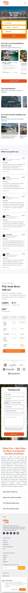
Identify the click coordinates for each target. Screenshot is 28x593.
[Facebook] (4, 533)
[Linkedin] (14, 533)
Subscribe (21, 568)
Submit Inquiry (14, 434)
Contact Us (5, 542)
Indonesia (5, 555)
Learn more (7, 586)
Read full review (6, 171)
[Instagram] (7, 533)
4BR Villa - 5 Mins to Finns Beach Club (7, 63)
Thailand (5, 557)
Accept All (22, 589)
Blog (4, 548)
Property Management (8, 546)
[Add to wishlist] (17, 51)
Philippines (5, 561)
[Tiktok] (11, 533)
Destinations (6, 544)
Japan (4, 559)
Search (14, 36)
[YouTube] (18, 533)
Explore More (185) (14, 81)
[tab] (8, 59)
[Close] (25, 578)
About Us (5, 540)
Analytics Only (15, 589)
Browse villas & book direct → (14, 351)
